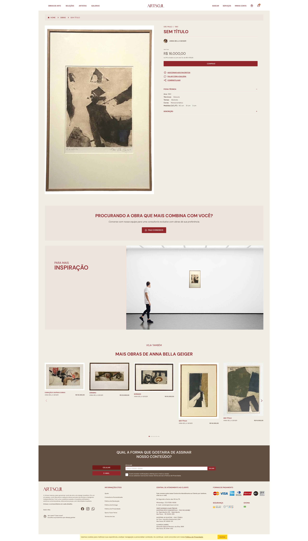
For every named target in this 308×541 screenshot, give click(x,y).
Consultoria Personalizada (114, 497)
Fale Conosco (155, 230)
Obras (63, 17)
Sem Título (183, 421)
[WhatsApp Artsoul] (93, 509)
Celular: (128, 465)
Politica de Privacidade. (173, 476)
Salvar (211, 468)
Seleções (70, 6)
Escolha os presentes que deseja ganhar (61, 517)
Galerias (95, 6)
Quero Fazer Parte (111, 513)
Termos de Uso (159, 476)
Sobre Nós (46, 510)
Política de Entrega (111, 505)
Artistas (83, 6)
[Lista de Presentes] (251, 5)
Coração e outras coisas (55, 392)
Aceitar (222, 537)
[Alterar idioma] (245, 506)
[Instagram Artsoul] (88, 509)
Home (53, 17)
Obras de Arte (54, 6)
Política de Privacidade (112, 509)
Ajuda (107, 493)
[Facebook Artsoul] (82, 509)
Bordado (137, 394)
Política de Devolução (112, 501)
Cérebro (92, 393)
